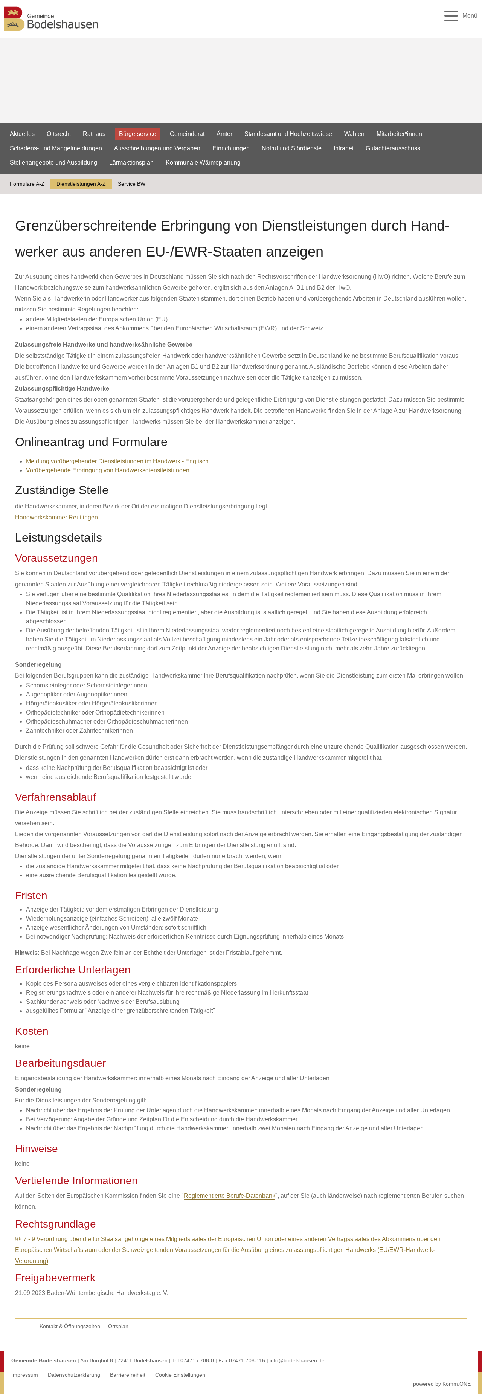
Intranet (344, 148)
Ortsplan (118, 1326)
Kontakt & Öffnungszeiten (70, 1326)
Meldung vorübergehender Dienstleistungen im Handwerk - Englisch (117, 461)
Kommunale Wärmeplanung (203, 162)
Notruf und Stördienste (292, 148)
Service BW (131, 184)
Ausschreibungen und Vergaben (157, 148)
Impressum (24, 1375)
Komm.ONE (456, 1384)
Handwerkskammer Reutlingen (56, 517)
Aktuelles (22, 134)
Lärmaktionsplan (131, 162)
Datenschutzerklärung (74, 1375)
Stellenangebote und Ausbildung (53, 162)
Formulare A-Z (27, 184)
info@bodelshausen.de (297, 1360)
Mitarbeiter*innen (399, 134)
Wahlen (354, 134)
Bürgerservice (137, 134)
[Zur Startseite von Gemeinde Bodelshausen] (51, 32)
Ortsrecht (59, 134)
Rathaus (94, 134)
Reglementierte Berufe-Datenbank (229, 1195)
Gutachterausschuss (393, 148)
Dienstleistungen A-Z (81, 184)
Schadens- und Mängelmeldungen (56, 148)
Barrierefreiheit (127, 1375)
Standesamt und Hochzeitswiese (288, 134)
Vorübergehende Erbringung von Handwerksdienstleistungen (107, 470)
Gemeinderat (187, 134)
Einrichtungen (231, 148)
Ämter (224, 134)
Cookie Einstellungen (180, 1375)
